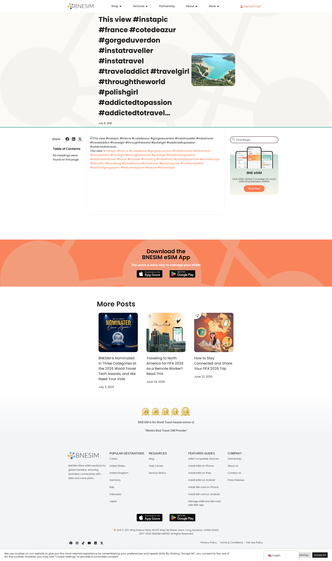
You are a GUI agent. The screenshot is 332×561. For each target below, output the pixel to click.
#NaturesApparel (133, 167)
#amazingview (169, 163)
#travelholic (164, 159)
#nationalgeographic (105, 167)
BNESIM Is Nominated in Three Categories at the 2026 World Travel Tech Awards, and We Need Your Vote (117, 368)
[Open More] (218, 6)
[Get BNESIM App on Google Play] (182, 517)
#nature (151, 167)
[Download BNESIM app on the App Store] (150, 274)
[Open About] (196, 6)
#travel (122, 159)
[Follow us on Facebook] (71, 543)
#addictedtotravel (103, 159)
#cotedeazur (138, 151)
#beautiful (97, 163)
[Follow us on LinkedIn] (95, 543)
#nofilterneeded (192, 163)
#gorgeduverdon (160, 151)
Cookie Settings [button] (299, 555)
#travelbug (113, 163)
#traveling (148, 159)
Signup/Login (252, 6)
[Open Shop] (120, 6)
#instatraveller (182, 151)
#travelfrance (131, 163)
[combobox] (254, 139)
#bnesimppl (166, 167)
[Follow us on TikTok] (83, 543)
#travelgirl (117, 155)
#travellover (150, 163)
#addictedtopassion (181, 155)
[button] (67, 139)
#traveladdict (99, 155)
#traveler (133, 159)
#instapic (109, 151)
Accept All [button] (320, 555)
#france (122, 151)
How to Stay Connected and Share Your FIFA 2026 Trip (213, 363)
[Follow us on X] (101, 543)
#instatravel (201, 151)
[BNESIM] (83, 455)
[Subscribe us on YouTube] (89, 543)
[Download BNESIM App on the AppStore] (150, 517)
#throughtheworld (138, 155)
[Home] (80, 6)
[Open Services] (146, 6)
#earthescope (210, 159)
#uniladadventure (186, 159)
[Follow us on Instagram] (77, 543)
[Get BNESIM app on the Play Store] (182, 274)
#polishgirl (158, 155)
